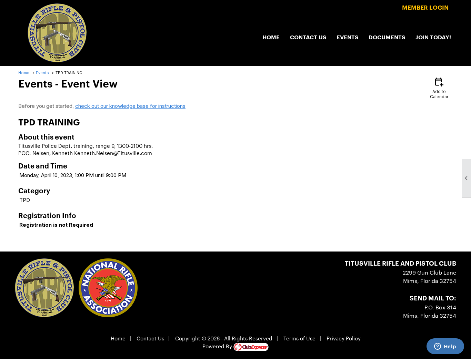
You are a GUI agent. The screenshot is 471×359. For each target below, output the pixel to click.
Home (271, 37)
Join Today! (433, 37)
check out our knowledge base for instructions (130, 106)
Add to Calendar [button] (439, 87)
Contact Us (308, 37)
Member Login (425, 7)
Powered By (217, 346)
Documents (387, 37)
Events (347, 37)
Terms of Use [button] (299, 338)
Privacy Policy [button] (344, 338)
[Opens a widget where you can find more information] (445, 347)
